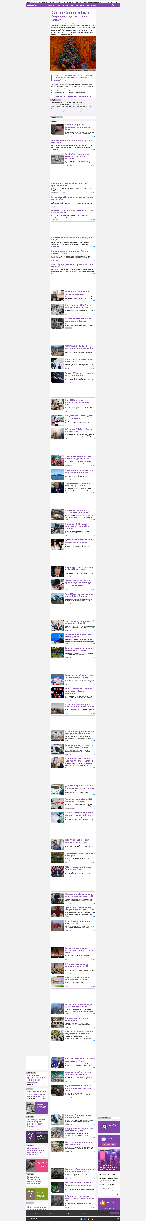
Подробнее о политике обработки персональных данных (95, 1213)
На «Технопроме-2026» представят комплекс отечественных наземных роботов (72, 197)
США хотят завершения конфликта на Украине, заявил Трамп (78, 867)
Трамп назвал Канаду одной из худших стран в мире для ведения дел (78, 484)
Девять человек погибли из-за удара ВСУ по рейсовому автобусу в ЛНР (79, 622)
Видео (72, 5)
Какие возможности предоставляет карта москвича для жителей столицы (79, 978)
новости (54, 121)
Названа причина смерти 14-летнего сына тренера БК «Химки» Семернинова (79, 746)
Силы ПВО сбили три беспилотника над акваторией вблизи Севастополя (79, 594)
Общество (39, 1133)
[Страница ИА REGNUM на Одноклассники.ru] (88, 1219)
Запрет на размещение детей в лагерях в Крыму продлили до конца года (79, 649)
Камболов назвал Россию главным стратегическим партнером (77, 292)
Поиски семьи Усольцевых (91, 2)
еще (118, 1194)
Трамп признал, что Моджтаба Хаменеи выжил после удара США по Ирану (78, 457)
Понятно (114, 1213)
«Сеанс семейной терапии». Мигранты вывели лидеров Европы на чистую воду (36, 1209)
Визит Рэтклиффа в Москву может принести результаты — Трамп (77, 840)
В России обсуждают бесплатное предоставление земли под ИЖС (76, 964)
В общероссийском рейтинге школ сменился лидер (77, 1019)
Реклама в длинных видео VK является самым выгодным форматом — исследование (78, 690)
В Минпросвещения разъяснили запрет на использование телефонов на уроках (79, 732)
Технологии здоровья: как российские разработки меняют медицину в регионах (71, 108)
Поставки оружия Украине (57, 2)
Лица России (80, 5)
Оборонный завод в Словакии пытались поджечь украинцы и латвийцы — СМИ (79, 894)
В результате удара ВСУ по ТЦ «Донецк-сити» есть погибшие (66, 102)
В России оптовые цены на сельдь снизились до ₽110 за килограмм (77, 511)
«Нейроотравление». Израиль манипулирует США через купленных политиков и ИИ (72, 111)
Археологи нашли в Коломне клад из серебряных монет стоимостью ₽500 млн (79, 908)
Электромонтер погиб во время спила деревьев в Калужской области (78, 1073)
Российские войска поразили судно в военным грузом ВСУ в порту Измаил (41, 1193)
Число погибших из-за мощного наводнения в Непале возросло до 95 (78, 346)
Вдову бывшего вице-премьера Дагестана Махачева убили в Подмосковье (79, 540)
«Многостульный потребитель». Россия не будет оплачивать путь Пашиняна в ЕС (35, 1151)
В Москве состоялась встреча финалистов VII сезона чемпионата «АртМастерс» (69, 252)
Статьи (58, 5)
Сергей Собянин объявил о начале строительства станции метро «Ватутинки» (77, 156)
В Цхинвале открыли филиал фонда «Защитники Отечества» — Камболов (78, 759)
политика (30, 1117)
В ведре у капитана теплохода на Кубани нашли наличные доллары (79, 1129)
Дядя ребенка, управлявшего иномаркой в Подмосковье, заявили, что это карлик (79, 786)
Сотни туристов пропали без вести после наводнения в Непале (79, 1143)
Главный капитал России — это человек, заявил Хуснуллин (79, 360)
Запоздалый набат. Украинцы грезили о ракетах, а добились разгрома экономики (34, 1180)
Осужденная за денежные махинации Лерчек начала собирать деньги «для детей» (78, 1087)
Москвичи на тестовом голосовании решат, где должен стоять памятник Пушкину (79, 813)
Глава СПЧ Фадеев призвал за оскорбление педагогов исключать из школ (78, 402)
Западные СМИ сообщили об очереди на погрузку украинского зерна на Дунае (71, 106)
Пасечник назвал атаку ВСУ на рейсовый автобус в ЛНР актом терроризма (79, 567)
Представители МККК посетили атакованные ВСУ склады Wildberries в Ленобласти (79, 526)
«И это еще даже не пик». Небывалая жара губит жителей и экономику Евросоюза (36, 1122)
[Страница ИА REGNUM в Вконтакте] (85, 1219)
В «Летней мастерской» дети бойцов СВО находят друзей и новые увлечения (79, 1032)
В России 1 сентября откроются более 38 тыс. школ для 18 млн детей (71, 238)
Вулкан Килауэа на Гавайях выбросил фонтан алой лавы (78, 922)
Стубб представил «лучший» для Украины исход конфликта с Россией (80, 1059)
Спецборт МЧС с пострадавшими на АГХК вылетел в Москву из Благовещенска (41, 1138)
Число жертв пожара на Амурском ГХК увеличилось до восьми (78, 800)
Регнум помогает (93, 5)
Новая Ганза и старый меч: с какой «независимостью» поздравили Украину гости (36, 1094)
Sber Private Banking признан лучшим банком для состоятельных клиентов (78, 1183)
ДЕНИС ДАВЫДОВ (31, 1098)
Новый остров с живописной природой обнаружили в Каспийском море (78, 1005)
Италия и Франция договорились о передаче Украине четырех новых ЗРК (72, 265)
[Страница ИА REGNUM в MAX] (81, 1219)
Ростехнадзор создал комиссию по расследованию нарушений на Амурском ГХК (79, 950)
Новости (51, 5)
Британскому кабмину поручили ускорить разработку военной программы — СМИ (79, 1170)
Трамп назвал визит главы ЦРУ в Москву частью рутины (79, 854)
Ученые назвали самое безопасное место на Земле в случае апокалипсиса (79, 470)
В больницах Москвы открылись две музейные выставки (78, 1116)
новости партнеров (57, 117)
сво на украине (104, 1150)
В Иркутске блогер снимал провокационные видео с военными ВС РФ (41, 1164)
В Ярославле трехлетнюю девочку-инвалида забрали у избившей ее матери (79, 1197)
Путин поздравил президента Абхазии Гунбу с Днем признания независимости (36, 1078)
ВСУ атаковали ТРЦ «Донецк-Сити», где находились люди (65, 104)
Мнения (65, 5)
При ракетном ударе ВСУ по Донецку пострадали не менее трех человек (41, 1107)
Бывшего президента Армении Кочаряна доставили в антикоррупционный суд (79, 676)
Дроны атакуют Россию (74, 2)
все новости (30, 1084)
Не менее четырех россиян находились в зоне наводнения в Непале (79, 319)
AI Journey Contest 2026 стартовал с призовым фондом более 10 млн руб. (78, 581)
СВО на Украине (43, 2)
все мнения (44, 1098)
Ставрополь (55, 25)
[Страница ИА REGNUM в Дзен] (92, 1219)
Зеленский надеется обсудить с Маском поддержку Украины (79, 635)
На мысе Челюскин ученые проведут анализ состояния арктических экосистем (79, 705)
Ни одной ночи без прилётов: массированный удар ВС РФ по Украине (108, 1167)
